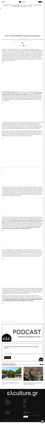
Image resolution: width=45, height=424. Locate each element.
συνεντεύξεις (30, 5)
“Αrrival (23, 253)
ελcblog (4, 5)
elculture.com (7, 413)
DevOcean (20, 420)
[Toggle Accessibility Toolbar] (42, 421)
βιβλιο (3, 381)
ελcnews (10, 5)
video (21, 5)
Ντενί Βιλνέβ (8, 321)
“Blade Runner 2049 (30, 253)
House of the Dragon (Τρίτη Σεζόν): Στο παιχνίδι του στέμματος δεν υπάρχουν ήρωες (32, 383)
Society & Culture (16, 6)
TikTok (24, 402)
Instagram (24, 401)
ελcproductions (24, 6)
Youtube (24, 405)
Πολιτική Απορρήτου (8, 402)
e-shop (30, 6)
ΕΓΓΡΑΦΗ (7, 357)
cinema (24, 5)
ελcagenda (15, 5)
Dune (5, 321)
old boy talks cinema (28, 40)
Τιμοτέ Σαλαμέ (13, 321)
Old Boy (21, 40)
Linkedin (24, 406)
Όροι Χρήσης (7, 401)
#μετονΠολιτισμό (37, 5)
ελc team (3, 385)
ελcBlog (24, 381)
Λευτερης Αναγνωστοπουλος (28, 385)
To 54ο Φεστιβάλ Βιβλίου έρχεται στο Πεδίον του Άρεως (10, 383)
